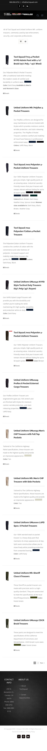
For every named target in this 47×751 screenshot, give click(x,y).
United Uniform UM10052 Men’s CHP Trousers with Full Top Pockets (29, 434)
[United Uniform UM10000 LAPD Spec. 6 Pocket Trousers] (7, 526)
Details (7, 93)
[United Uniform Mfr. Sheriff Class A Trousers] (7, 576)
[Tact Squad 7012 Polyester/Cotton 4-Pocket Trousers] (7, 231)
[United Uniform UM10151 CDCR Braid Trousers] (7, 623)
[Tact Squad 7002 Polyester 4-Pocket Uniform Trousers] (7, 168)
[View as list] (25, 41)
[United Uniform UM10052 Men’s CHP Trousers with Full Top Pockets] (7, 434)
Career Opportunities (23, 696)
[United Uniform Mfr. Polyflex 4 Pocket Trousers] (7, 111)
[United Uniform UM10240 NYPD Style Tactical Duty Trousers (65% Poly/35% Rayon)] (7, 285)
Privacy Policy (30, 732)
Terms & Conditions (18, 732)
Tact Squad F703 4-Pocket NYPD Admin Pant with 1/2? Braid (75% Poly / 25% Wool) (28, 60)
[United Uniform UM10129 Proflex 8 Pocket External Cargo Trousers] (7, 383)
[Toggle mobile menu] (42, 15)
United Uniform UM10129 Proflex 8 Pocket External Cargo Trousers (26, 383)
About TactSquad (24, 687)
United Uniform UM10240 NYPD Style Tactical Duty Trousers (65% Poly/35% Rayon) (29, 285)
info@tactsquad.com (30, 2)
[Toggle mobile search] (38, 15)
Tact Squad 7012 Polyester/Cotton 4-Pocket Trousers (27, 231)
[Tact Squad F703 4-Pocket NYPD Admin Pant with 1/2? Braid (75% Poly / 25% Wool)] (7, 60)
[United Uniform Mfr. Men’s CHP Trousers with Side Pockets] (7, 481)
